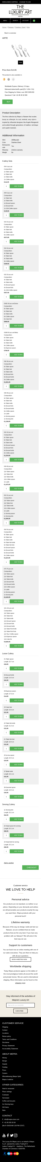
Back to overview (10, 33)
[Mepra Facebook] (8, 1135)
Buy (8, 102)
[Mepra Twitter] (11, 1135)
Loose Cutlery (8, 654)
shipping (18, 983)
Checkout (31, 867)
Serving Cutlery (8, 804)
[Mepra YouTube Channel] (4, 1135)
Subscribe (19, 1011)
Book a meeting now (19, 959)
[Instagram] (15, 1135)
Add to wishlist (9, 863)
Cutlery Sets (7, 161)
